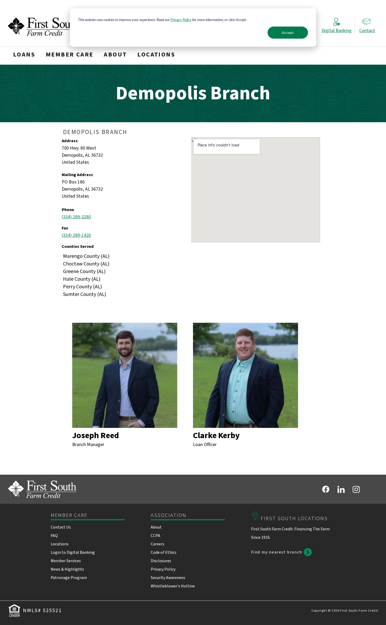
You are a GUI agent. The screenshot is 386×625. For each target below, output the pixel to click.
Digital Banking (337, 30)
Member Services (66, 561)
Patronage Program (69, 578)
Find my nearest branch (276, 552)
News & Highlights (67, 569)
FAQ (54, 536)
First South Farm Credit (43, 26)
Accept (288, 32)
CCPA (155, 536)
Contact (367, 30)
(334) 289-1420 (76, 235)
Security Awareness (168, 578)
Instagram (356, 489)
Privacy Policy (180, 19)
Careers (157, 544)
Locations (156, 55)
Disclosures (161, 561)
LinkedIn (341, 489)
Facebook (326, 489)
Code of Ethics (163, 552)
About (115, 55)
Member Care (69, 55)
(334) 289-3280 (76, 217)
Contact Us (61, 527)
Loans (24, 55)
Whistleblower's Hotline (173, 586)
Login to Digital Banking (73, 552)
